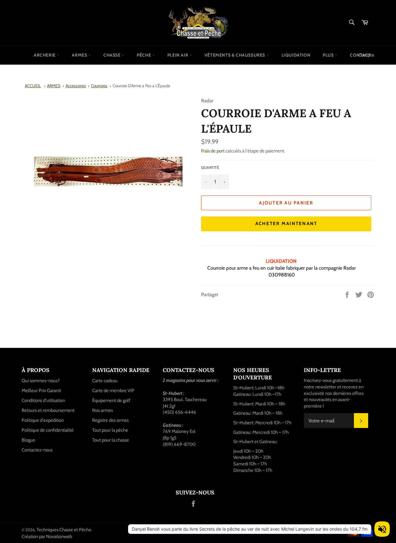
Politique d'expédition (43, 420)
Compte (366, 55)
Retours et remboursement (48, 410)
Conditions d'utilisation (43, 400)
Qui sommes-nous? (41, 380)
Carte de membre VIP (113, 390)
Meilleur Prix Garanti (41, 390)
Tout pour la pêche (110, 430)
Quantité (210, 167)
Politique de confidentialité (48, 430)
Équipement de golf (111, 400)
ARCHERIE (45, 55)
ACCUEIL (33, 85)
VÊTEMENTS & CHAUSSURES (235, 55)
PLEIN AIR (178, 55)
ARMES (80, 55)
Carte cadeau (105, 380)
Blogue (28, 440)
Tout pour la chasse (110, 440)
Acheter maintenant (286, 223)
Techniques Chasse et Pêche (64, 529)
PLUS (329, 55)
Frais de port (213, 151)
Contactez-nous (37, 450)
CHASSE (112, 55)
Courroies (99, 85)
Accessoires (76, 85)
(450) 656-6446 (179, 412)
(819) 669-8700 (179, 444)
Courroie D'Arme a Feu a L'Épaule (141, 85)
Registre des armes (110, 420)
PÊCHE (144, 55)
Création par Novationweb (47, 536)
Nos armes (102, 410)
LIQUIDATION (296, 55)
